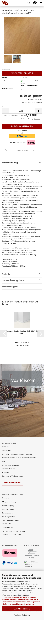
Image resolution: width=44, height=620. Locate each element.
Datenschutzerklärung (10, 597)
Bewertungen (10, 286)
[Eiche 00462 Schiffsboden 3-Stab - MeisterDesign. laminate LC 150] (22, 35)
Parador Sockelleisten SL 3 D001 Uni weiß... (22, 332)
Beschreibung (10, 162)
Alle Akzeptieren (22, 609)
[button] (3, 333)
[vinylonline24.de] (5, 3)
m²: (3, 106)
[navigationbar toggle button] (41, 3)
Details (6, 274)
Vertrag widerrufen (12, 482)
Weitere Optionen (22, 615)
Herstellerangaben (13, 280)
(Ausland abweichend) (29, 86)
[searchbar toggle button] (29, 3)
